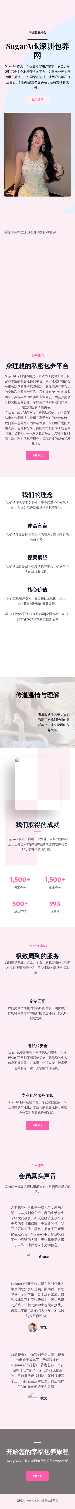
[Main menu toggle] (65, 8)
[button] (37, 1125)
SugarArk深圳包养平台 (35, 8)
